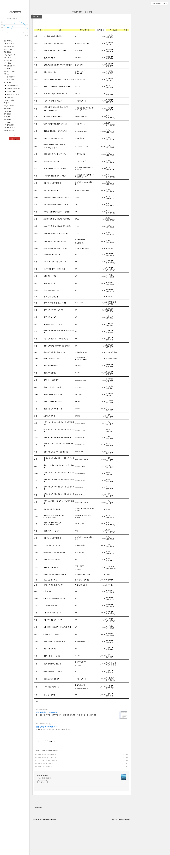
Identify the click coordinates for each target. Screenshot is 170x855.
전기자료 (7, 111)
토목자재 (8, 119)
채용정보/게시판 (9, 128)
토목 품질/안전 (9, 66)
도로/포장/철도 (9, 55)
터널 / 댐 (7, 57)
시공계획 (7, 108)
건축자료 (7, 114)
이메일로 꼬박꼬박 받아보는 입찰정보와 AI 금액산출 (53, 729)
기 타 (7, 117)
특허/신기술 (9, 106)
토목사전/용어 (9, 71)
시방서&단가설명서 (13, 88)
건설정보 (8, 41)
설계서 (7, 82)
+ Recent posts (37, 808)
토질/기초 (8, 49)
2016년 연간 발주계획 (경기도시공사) (45, 757)
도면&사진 (10, 91)
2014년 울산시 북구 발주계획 (42, 766)
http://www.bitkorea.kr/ (42, 723)
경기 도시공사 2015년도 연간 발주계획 (45, 760)
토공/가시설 (9, 46)
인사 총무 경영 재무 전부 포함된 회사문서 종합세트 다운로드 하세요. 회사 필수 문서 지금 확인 (66, 715)
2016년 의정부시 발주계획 (82, 12)
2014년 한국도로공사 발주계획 (43, 763)
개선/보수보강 (9, 100)
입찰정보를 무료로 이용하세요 (47, 727)
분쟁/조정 (10, 80)
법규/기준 (10, 77)
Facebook (45, 819)
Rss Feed (35, 819)
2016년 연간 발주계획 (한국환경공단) (45, 754)
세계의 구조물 (9, 125)
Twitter (41, 819)
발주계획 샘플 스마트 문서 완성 (47, 712)
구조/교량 (8, 60)
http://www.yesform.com (42, 709)
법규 (6, 74)
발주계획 (10, 43)
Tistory (119, 819)
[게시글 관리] (44, 741)
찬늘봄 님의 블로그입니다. (44, 778)
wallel (128, 819)
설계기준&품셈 (12, 85)
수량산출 (10, 97)
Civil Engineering (15, 12)
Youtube (50, 819)
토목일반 (8, 68)
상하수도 (7, 63)
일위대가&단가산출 (13, 94)
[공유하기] (41, 741)
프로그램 (7, 122)
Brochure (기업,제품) (10, 130)
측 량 (6, 103)
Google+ (54, 819)
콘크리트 (7, 52)
